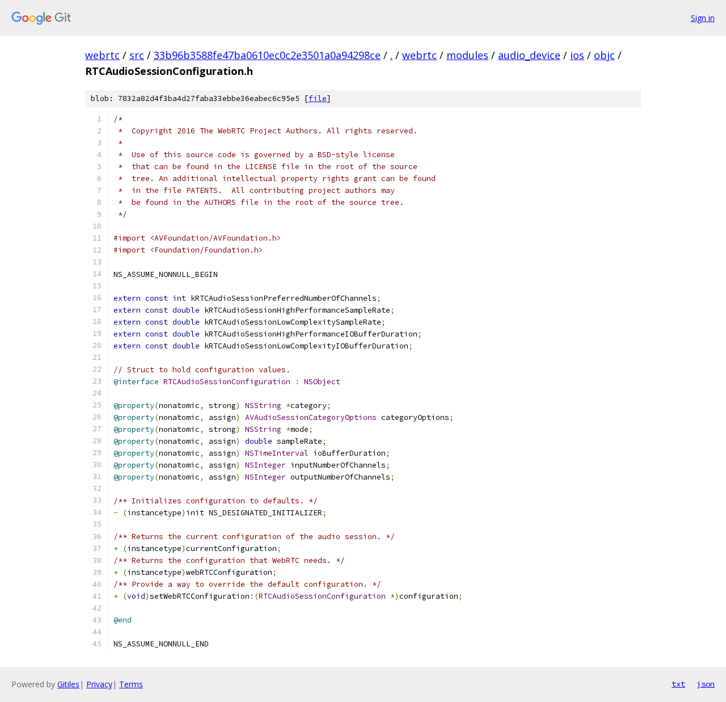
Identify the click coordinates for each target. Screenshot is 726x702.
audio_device (529, 55)
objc (604, 55)
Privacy (99, 684)
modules (467, 55)
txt (678, 684)
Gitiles (68, 684)
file (318, 98)
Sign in (703, 17)
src (136, 55)
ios (577, 55)
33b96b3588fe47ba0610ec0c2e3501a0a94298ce (267, 55)
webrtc (102, 55)
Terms (131, 684)
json (706, 684)
